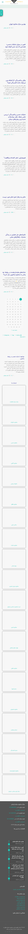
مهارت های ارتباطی (14, 648)
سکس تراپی (14, 525)
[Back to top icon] (5, 924)
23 (10, 307)
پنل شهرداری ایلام (21, 898)
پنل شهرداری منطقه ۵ (20, 897)
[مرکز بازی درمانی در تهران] (14, 789)
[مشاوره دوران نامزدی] (14, 584)
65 (10, 324)
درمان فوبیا (14, 689)
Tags (13, 335)
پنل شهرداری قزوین (20, 900)
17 (10, 304)
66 (7, 324)
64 (12, 324)
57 (15, 322)
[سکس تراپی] (14, 523)
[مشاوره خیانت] (14, 543)
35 (10, 312)
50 (18, 319)
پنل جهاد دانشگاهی (20, 909)
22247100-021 (12, 813)
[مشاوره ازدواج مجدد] (14, 769)
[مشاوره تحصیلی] (14, 707)
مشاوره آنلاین (14, 463)
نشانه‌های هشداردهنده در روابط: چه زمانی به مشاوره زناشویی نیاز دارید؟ (14, 273)
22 (11, 98)
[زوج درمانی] (14, 564)
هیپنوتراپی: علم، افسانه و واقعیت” (15, 158)
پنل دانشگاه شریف (21, 905)
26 (18, 309)
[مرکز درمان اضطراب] (14, 400)
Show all (22, 337)
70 (11, 327)
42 (7, 314)
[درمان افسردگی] (14, 748)
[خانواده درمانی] (14, 482)
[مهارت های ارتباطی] (14, 646)
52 (12, 319)
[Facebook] (17, 4)
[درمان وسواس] (14, 728)
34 (12, 312)
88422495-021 (12, 807)
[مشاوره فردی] (14, 625)
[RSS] (11, 4)
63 (15, 324)
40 (12, 314)
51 (15, 319)
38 (18, 314)
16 (12, 304)
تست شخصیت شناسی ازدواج (14, 607)
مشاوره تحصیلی (14, 709)
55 (20, 322)
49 (20, 319)
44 (18, 317)
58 (12, 322)
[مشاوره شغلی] (14, 666)
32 (18, 312)
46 (12, 317)
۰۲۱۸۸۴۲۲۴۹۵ (8, 2)
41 (10, 314)
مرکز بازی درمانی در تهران (14, 791)
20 (18, 307)
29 (10, 309)
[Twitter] (15, 4)
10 (12, 302)
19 (20, 307)
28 (12, 309)
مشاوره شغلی (14, 668)
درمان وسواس (14, 730)
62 (18, 324)
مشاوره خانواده (14, 422)
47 (10, 317)
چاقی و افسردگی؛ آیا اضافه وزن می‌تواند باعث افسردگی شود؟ (16, 81)
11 (10, 302)
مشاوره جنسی (14, 443)
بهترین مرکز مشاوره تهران (17, 24)
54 (7, 319)
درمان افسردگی (14, 750)
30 (7, 309)
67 (19, 327)
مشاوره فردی (14, 627)
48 (7, 317)
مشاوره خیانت (14, 545)
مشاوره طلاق (14, 504)
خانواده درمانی (14, 484)
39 (15, 314)
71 (8, 327)
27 (15, 309)
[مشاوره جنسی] (14, 441)
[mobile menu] (2, 2)
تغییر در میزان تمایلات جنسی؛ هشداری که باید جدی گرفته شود (15, 45)
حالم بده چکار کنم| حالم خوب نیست (14, 197)
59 (10, 322)
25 (20, 309)
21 (15, 307)
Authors (18, 335)
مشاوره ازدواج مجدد (14, 771)
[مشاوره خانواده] (14, 420)
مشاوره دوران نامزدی (14, 586)
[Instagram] (13, 4)
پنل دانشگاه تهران (21, 904)
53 (10, 319)
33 (15, 312)
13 (20, 304)
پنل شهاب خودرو (21, 902)
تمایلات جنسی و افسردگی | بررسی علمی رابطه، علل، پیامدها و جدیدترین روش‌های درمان (15, 116)
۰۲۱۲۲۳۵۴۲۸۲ (20, 2)
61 (20, 324)
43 (20, 317)
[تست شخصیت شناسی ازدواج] (14, 605)
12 (7, 302)
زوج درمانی (14, 566)
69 (14, 327)
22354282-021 (10, 819)
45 (15, 317)
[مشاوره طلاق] (14, 502)
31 (20, 312)
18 (7, 304)
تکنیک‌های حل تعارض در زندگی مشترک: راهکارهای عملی (16, 236)
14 (18, 304)
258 (12, 212)
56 (18, 322)
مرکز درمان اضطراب (14, 402)
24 (11, 64)
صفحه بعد (14, 330)
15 (15, 304)
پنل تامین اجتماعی (21, 907)
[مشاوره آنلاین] (14, 461)
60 (7, 322)
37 (20, 314)
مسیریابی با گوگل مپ (20, 810)
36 (7, 312)
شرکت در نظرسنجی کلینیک (19, 889)
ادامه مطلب (6, 28)
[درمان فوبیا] (14, 687)
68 (16, 327)
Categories (6, 335)
